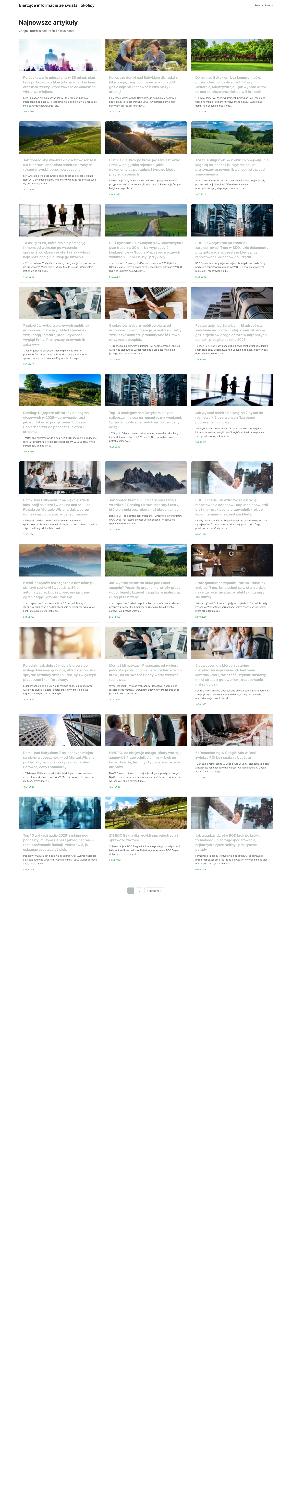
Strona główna (263, 5)
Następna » (154, 890)
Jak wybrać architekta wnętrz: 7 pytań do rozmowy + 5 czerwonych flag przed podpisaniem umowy (229, 417)
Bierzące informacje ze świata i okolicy (57, 5)
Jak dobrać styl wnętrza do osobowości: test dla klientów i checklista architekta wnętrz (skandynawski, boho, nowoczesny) (59, 165)
